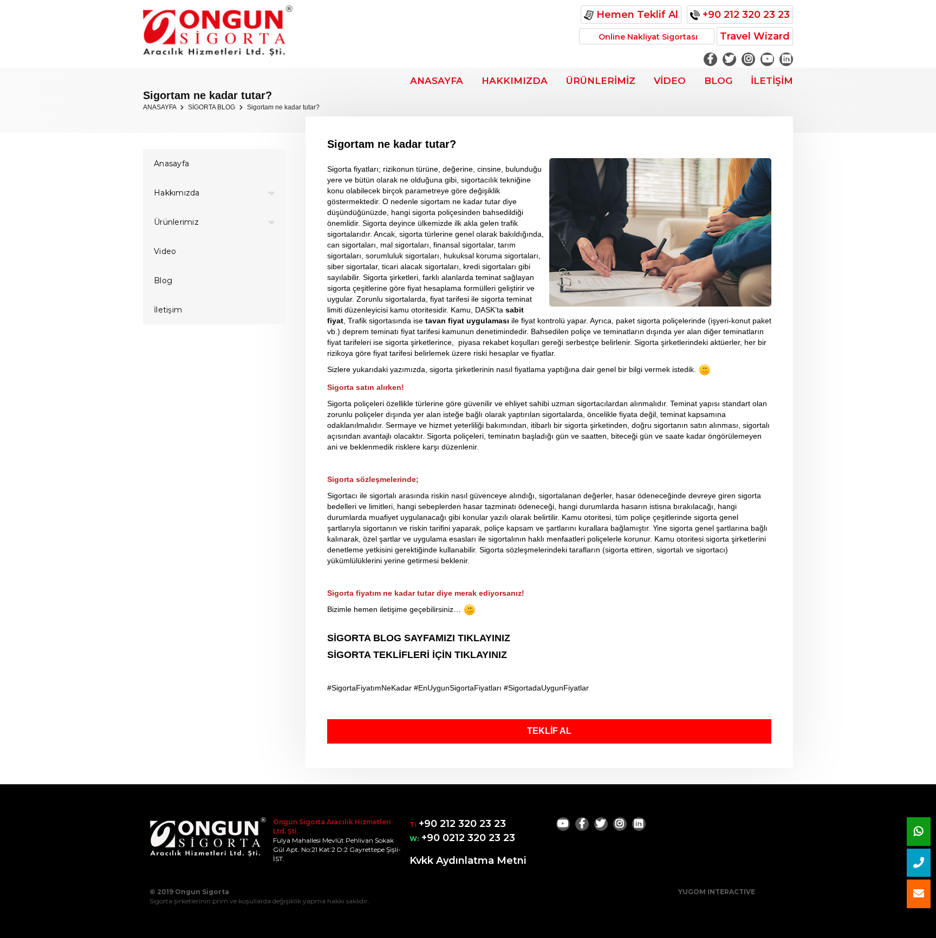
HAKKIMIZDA (515, 80)
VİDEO (670, 80)
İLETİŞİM (772, 80)
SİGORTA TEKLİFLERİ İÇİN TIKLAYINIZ (417, 654)
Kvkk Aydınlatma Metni (468, 861)
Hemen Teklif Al (636, 15)
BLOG (718, 80)
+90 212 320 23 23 (745, 15)
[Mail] (919, 894)
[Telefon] (919, 863)
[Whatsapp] (919, 831)
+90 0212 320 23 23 (467, 838)
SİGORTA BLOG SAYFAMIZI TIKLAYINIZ (418, 638)
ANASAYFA (436, 80)
